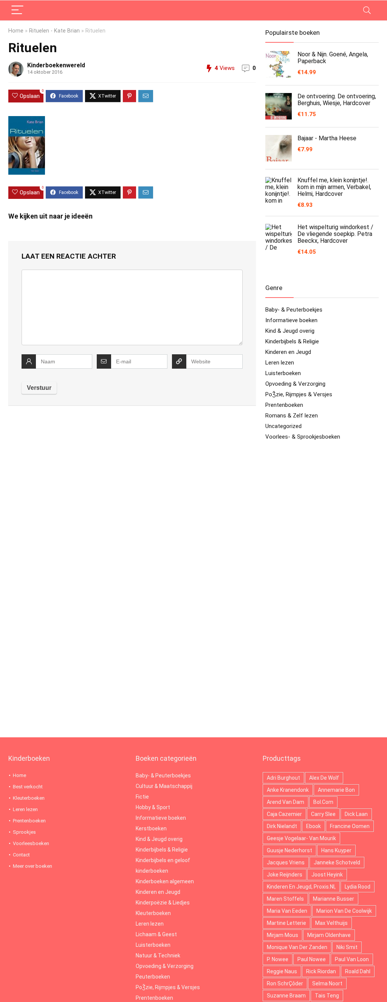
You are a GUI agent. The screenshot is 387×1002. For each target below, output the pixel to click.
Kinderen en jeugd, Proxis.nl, (301, 887)
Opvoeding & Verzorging (295, 383)
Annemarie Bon (336, 790)
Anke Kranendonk (288, 790)
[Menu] (17, 10)
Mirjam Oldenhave (329, 935)
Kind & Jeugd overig (289, 330)
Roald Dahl (357, 971)
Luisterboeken (283, 373)
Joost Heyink (327, 875)
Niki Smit (347, 947)
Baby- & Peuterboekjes (293, 309)
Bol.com (323, 802)
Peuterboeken (153, 977)
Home (15, 31)
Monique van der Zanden (297, 947)
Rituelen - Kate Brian (54, 31)
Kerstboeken (151, 828)
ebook (313, 826)
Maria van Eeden (287, 911)
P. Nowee (277, 959)
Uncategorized (283, 426)
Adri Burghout (283, 778)
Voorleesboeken (31, 843)
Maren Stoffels (285, 899)
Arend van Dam (285, 802)
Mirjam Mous (282, 935)
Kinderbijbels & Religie (292, 341)
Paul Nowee (311, 959)
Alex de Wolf (324, 778)
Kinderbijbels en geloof (163, 860)
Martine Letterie (286, 923)
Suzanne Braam (286, 996)
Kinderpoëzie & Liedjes (163, 903)
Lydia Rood (357, 887)
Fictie (142, 797)
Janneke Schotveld (337, 862)
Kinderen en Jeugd (288, 352)
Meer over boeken (32, 866)
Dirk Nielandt (282, 826)
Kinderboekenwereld (56, 65)
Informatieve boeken (291, 320)
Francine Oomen (350, 826)
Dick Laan (356, 814)
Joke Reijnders (284, 875)
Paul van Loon (352, 959)
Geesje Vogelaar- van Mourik (301, 838)
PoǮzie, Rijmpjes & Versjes (298, 394)
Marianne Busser (333, 899)
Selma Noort (327, 983)
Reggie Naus (282, 971)
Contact (21, 855)
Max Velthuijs (331, 923)
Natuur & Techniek (158, 955)
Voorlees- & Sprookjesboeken (302, 436)
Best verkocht (28, 787)
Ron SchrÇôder (285, 983)
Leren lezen (279, 362)
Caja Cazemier (284, 814)
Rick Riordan (321, 971)
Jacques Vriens (286, 862)
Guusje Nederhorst (289, 850)
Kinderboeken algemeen (165, 881)
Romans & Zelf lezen (291, 415)
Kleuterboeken (29, 798)
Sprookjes (24, 832)
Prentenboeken (284, 405)
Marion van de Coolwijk (344, 911)
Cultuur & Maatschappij (164, 786)
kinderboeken (152, 871)
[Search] (367, 10)
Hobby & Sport (153, 807)
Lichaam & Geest (156, 934)
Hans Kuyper (336, 850)
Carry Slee (323, 814)
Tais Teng (327, 996)
